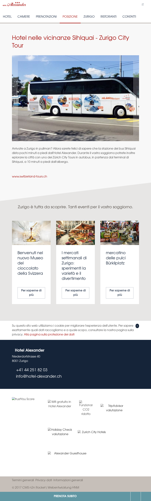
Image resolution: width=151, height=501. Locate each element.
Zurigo (89, 16)
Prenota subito (65, 496)
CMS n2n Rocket (33, 487)
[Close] (137, 326)
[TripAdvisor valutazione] (114, 408)
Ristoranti (109, 16)
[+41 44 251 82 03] (135, 496)
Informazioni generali (68, 480)
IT (143, 4)
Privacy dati (43, 480)
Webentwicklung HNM (63, 487)
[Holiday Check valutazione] (60, 434)
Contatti (129, 16)
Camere (23, 16)
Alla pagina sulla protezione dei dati (49, 334)
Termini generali (23, 480)
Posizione (70, 16)
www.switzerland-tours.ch (29, 176)
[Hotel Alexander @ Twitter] (127, 351)
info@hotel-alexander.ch (146, 496)
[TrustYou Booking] (25, 432)
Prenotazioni (46, 16)
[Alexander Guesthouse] (68, 458)
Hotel (7, 16)
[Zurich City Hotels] (92, 434)
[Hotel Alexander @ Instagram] (134, 351)
